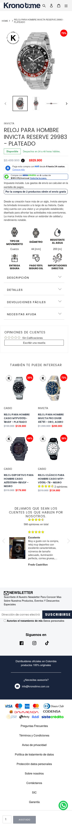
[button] (4, 540)
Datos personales (53, 620)
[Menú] (66, 5)
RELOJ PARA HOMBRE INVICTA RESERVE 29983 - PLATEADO (39, 20)
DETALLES (15, 289)
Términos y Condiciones (34, 735)
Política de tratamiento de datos (34, 754)
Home (5, 21)
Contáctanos (34, 783)
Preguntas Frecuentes (34, 726)
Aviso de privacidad (34, 745)
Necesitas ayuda (21, 314)
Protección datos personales (34, 764)
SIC (34, 792)
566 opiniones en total (36, 524)
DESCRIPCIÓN (18, 277)
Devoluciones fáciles (26, 302)
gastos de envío (39, 183)
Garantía (34, 802)
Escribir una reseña (34, 342)
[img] (36, 520)
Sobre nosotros (34, 773)
